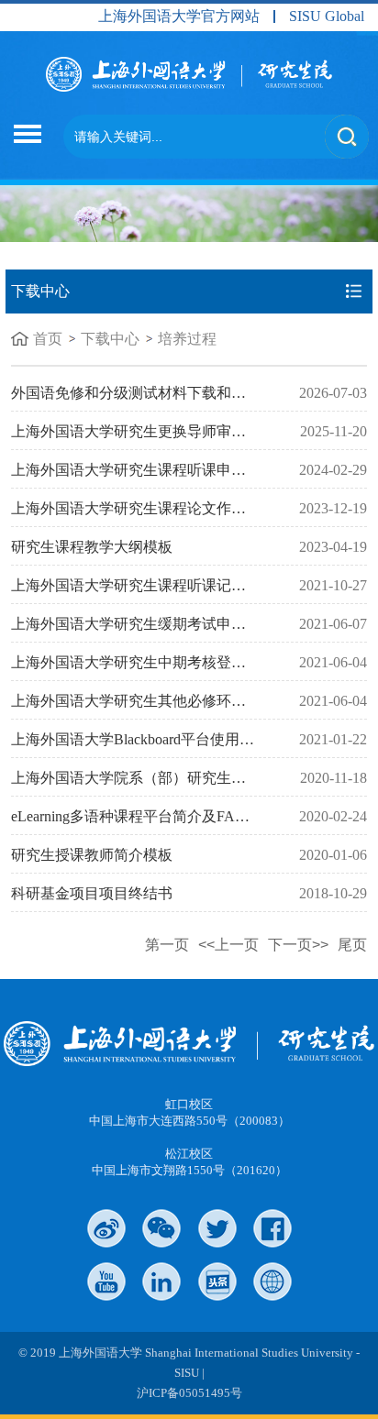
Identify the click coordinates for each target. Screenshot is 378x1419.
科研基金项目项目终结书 (91, 893)
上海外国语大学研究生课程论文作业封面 (143, 508)
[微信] (161, 1228)
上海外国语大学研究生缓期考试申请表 (136, 624)
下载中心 (110, 338)
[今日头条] (217, 1281)
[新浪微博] (106, 1228)
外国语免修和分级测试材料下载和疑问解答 (150, 393)
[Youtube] (106, 1281)
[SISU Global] (272, 1281)
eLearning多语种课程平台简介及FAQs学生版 (153, 816)
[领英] (161, 1281)
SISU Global (326, 16)
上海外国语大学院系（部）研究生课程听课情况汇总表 (187, 778)
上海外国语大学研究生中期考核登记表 (136, 662)
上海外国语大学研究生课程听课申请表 (136, 470)
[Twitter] (217, 1228)
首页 (47, 338)
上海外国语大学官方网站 (179, 16)
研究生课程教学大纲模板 (91, 547)
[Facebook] (272, 1228)
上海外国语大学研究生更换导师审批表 (136, 431)
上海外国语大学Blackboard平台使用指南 (140, 739)
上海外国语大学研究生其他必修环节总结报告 (158, 701)
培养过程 (187, 338)
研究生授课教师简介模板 (91, 855)
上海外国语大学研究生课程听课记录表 (136, 585)
